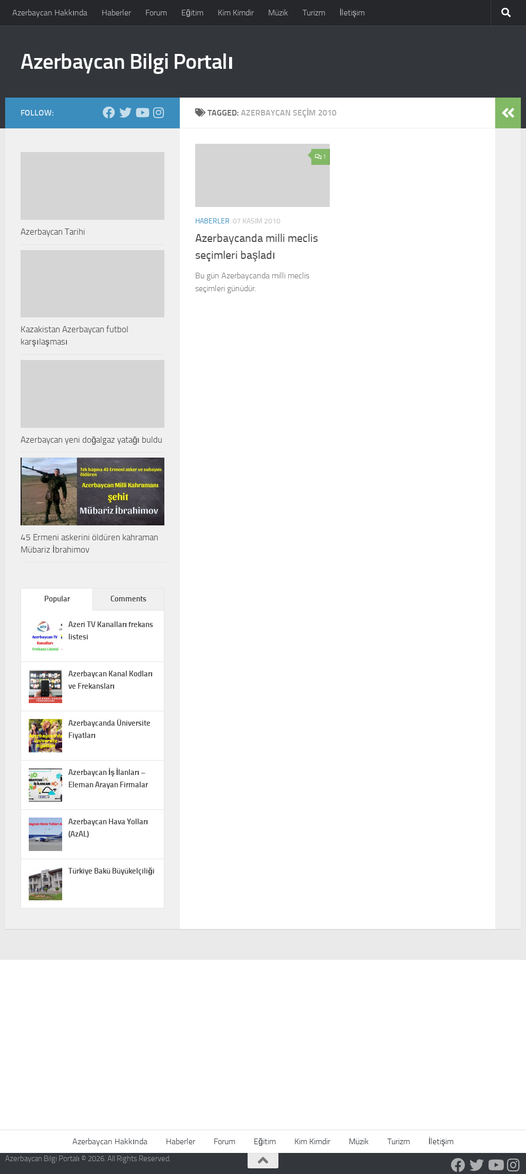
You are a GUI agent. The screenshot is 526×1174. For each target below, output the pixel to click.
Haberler (116, 12)
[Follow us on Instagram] (158, 112)
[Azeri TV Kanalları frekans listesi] (45, 651)
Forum (156, 12)
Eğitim (192, 12)
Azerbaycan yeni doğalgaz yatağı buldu (91, 439)
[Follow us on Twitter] (125, 112)
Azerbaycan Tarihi (53, 231)
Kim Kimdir (236, 12)
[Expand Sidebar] (508, 113)
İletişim (352, 12)
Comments (128, 598)
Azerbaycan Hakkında (49, 12)
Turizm (314, 12)
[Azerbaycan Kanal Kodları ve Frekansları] (45, 700)
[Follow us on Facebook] (109, 112)
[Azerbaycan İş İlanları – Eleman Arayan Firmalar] (45, 799)
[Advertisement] (263, 1037)
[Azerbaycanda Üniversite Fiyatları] (45, 749)
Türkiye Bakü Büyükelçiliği (111, 871)
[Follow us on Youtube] (142, 112)
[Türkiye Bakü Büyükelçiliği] (45, 897)
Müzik (278, 12)
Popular (57, 598)
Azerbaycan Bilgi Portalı (127, 61)
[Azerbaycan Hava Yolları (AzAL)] (45, 848)
